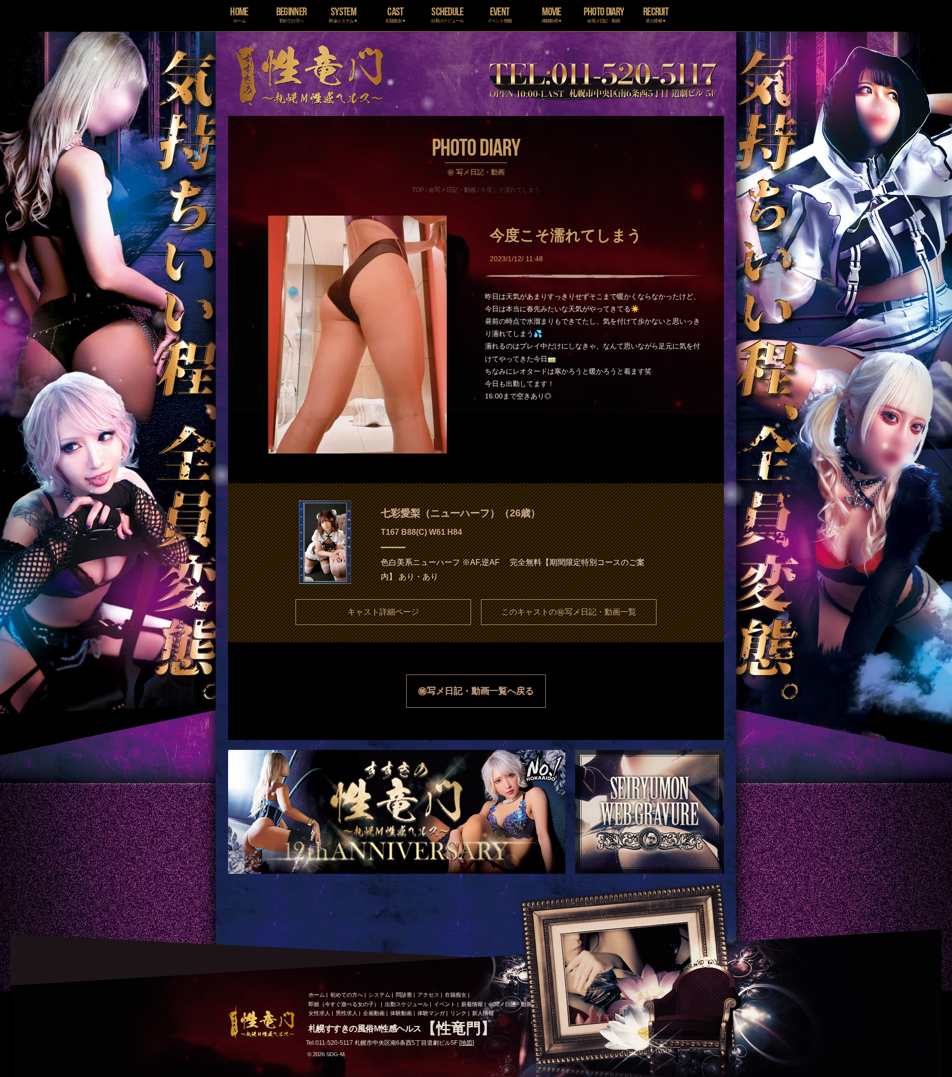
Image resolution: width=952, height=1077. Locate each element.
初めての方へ (346, 995)
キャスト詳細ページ (383, 612)
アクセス (428, 995)
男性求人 (346, 1013)
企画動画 (374, 1013)
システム (379, 995)
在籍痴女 (456, 995)
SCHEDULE (447, 14)
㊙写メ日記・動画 (452, 189)
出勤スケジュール (406, 1004)
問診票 (404, 995)
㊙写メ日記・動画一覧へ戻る (476, 691)
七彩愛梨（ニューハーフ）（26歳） (460, 513)
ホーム (316, 995)
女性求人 (319, 1013)
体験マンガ (431, 1013)
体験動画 (401, 1013)
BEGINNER (291, 14)
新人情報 (483, 1013)
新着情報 (472, 1004)
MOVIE (551, 14)
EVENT (499, 14)
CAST (395, 14)
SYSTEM (343, 14)
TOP (418, 189)
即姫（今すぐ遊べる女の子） (343, 1004)
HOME (239, 14)
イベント (445, 1004)
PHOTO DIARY (604, 14)
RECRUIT (655, 14)
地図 (467, 1042)
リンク (458, 1013)
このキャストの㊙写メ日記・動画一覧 (568, 612)
